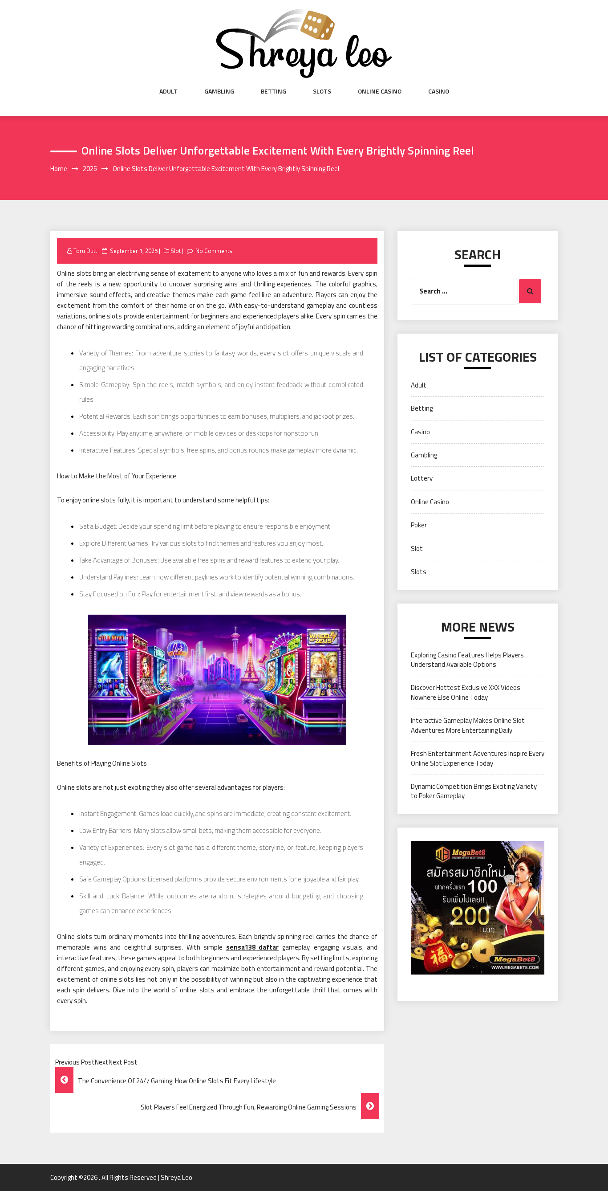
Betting (273, 91)
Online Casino (379, 91)
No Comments (213, 250)
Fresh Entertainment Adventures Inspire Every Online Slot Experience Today (477, 758)
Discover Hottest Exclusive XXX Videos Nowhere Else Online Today (465, 692)
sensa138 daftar (252, 947)
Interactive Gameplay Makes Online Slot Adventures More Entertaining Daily (468, 725)
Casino (438, 91)
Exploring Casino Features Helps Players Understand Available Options (467, 659)
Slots (322, 91)
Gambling (219, 91)
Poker (419, 525)
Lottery (422, 478)
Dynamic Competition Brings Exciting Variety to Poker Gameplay (474, 791)
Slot (175, 250)
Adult (168, 91)
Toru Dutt (85, 250)
